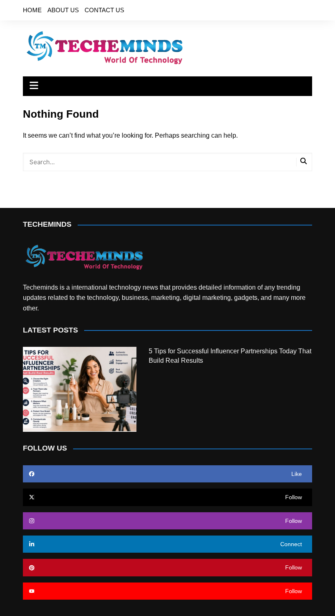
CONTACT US (104, 10)
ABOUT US (63, 10)
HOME (32, 10)
